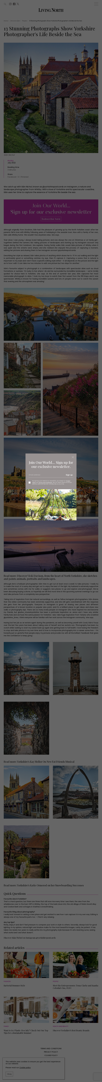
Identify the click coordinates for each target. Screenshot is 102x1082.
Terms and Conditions (45, 482)
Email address (34, 476)
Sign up (69, 475)
